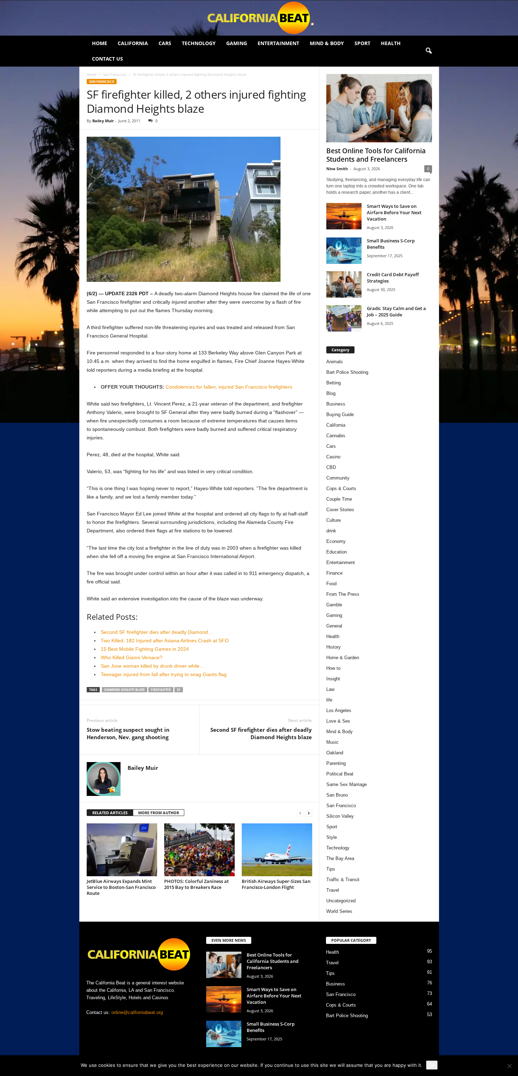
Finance (334, 573)
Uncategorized (341, 900)
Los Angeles (338, 710)
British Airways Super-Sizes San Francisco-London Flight (276, 884)
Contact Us (107, 58)
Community (338, 478)
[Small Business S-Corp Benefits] (344, 250)
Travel (332, 890)
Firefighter (161, 689)
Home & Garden (342, 657)
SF (178, 689)
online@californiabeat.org (137, 1012)
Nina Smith (337, 168)
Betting (333, 382)
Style (331, 837)
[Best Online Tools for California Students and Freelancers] (379, 108)
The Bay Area (340, 858)
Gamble (334, 604)
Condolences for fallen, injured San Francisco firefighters (229, 387)
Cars (165, 43)
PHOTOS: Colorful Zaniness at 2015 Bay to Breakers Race (196, 884)
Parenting (336, 763)
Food (331, 583)
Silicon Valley (340, 816)
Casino (333, 456)
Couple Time (339, 499)
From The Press (342, 594)
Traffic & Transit (342, 879)
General (334, 626)
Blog (330, 393)
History (333, 647)
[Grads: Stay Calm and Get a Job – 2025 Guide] (344, 318)
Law (330, 689)
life (329, 700)
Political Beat (339, 774)
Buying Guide (340, 414)
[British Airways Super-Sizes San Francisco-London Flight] (277, 849)
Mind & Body (327, 43)
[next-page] (308, 813)
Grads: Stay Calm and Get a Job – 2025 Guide (396, 311)
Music (332, 742)
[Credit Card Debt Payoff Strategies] (344, 284)
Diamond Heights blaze (124, 689)
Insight (333, 678)
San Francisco (114, 74)
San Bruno (337, 795)
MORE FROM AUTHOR (158, 812)
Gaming (236, 43)
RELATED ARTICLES (110, 812)
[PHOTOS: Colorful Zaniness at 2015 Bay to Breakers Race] (199, 849)
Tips (330, 869)
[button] (428, 51)
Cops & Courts (341, 488)
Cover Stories (340, 509)
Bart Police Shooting (347, 372)
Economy (336, 541)
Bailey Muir (103, 120)
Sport (362, 43)
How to (333, 668)
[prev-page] (300, 813)
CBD (331, 467)
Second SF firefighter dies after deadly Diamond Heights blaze (261, 733)
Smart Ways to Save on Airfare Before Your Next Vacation (394, 212)
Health (391, 43)
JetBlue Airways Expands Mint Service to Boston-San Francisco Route (121, 887)
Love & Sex (338, 721)
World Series (339, 911)
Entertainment (278, 43)
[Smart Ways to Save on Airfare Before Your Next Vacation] (344, 216)
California (133, 43)
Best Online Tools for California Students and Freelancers (376, 155)
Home (99, 43)
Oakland (334, 752)
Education (336, 552)
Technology (199, 43)
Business (335, 404)
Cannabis (335, 435)
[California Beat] (259, 18)
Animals (334, 361)
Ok (432, 1065)
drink (331, 530)
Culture (333, 520)
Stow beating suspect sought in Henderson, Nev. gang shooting (128, 733)
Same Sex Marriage (346, 784)
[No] (509, 1065)
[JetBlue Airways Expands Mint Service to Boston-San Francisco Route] (122, 849)
